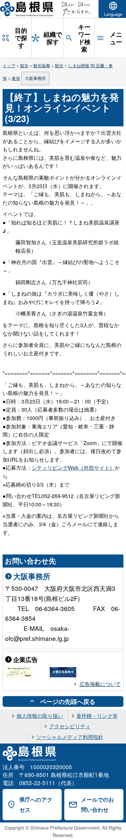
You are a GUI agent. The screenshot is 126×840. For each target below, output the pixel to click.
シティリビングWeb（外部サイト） (73, 467)
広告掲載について (100, 684)
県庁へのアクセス (35, 804)
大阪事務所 (35, 78)
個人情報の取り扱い (39, 715)
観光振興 (41, 65)
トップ (9, 65)
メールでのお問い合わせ (97, 804)
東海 (16, 78)
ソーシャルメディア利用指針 (69, 737)
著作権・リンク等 (97, 715)
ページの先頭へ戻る (67, 701)
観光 (24, 65)
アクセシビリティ (69, 726)
